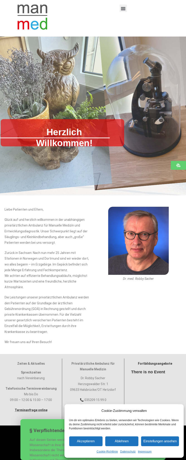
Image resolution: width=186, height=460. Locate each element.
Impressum (145, 451)
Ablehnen (122, 441)
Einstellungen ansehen (160, 441)
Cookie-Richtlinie (107, 451)
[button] (123, 8)
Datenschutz (128, 451)
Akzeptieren (86, 441)
